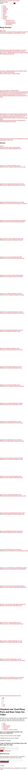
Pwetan (4, 7)
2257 (4, 723)
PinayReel (5, 9)
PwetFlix (5, 17)
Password (2, 749)
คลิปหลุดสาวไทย (10, 20)
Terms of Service (7, 725)
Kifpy (4, 14)
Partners (5, 18)
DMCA (4, 724)
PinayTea (5, 12)
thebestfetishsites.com (11, 23)
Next (4, 704)
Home (4, 5)
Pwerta (4, 13)
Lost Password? (7, 750)
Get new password (4, 761)
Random (18, 147)
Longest (14, 147)
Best (5, 147)
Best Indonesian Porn (10, 21)
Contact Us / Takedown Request (10, 729)
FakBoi (4, 11)
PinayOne (5, 16)
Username (2, 747)
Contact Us (5, 728)
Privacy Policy (6, 727)
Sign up (12, 768)
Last (4, 705)
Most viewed (9, 147)
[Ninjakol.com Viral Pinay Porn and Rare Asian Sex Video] (11, 2)
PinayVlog (5, 8)
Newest (1, 146)
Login (2, 750)
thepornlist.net (9, 24)
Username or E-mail (4, 760)
